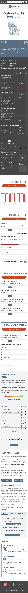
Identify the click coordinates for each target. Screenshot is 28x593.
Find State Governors (13, 524)
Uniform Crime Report (11, 261)
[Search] (21, 2)
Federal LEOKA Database (21, 206)
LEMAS (25, 262)
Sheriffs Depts (17, 17)
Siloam (4, 42)
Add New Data (14, 445)
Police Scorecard (3, 2)
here (22, 472)
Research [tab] (11, 513)
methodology (7, 480)
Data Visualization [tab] (19, 513)
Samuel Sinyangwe (10, 476)
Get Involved (20, 584)
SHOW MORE (14, 431)
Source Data (18, 480)
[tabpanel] (14, 526)
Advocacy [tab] (4, 513)
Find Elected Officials (12, 535)
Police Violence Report (22, 233)
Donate (10, 584)
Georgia (13, 6)
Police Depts (10, 17)
